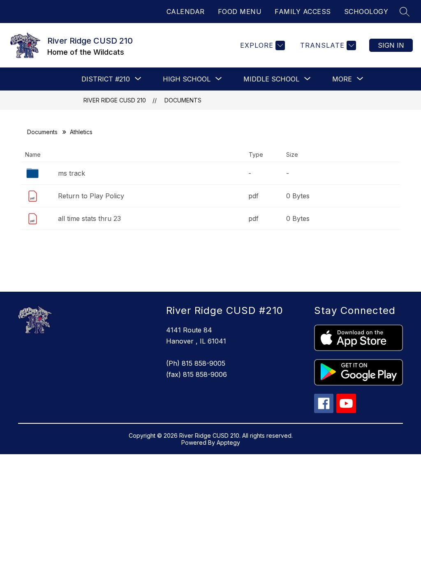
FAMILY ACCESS (303, 11)
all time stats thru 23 (89, 218)
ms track (71, 173)
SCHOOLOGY (366, 11)
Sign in (391, 45)
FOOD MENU (240, 11)
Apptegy (228, 442)
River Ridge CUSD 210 (114, 100)
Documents (182, 100)
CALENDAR (186, 11)
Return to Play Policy (91, 196)
